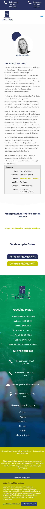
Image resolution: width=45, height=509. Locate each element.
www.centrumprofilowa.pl (30, 178)
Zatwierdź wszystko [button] (29, 504)
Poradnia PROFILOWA (22, 256)
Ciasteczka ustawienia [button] (11, 504)
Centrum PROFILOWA (22, 263)
